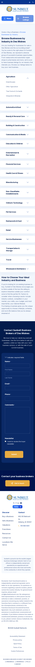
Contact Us (6, 538)
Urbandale (10, 661)
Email (7, 384)
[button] (17, 78)
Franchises (6, 529)
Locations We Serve (7, 543)
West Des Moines (25, 659)
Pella (28, 661)
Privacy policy (17, 640)
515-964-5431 (24, 525)
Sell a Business (8, 521)
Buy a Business (13, 32)
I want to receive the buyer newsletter (16, 443)
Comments (10, 405)
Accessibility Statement (17, 636)
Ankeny (18, 664)
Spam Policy (17, 643)
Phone (8, 394)
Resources (6, 533)
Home (3, 32)
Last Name (8, 378)
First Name (8, 370)
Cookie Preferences (17, 651)
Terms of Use (17, 647)
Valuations (6, 525)
